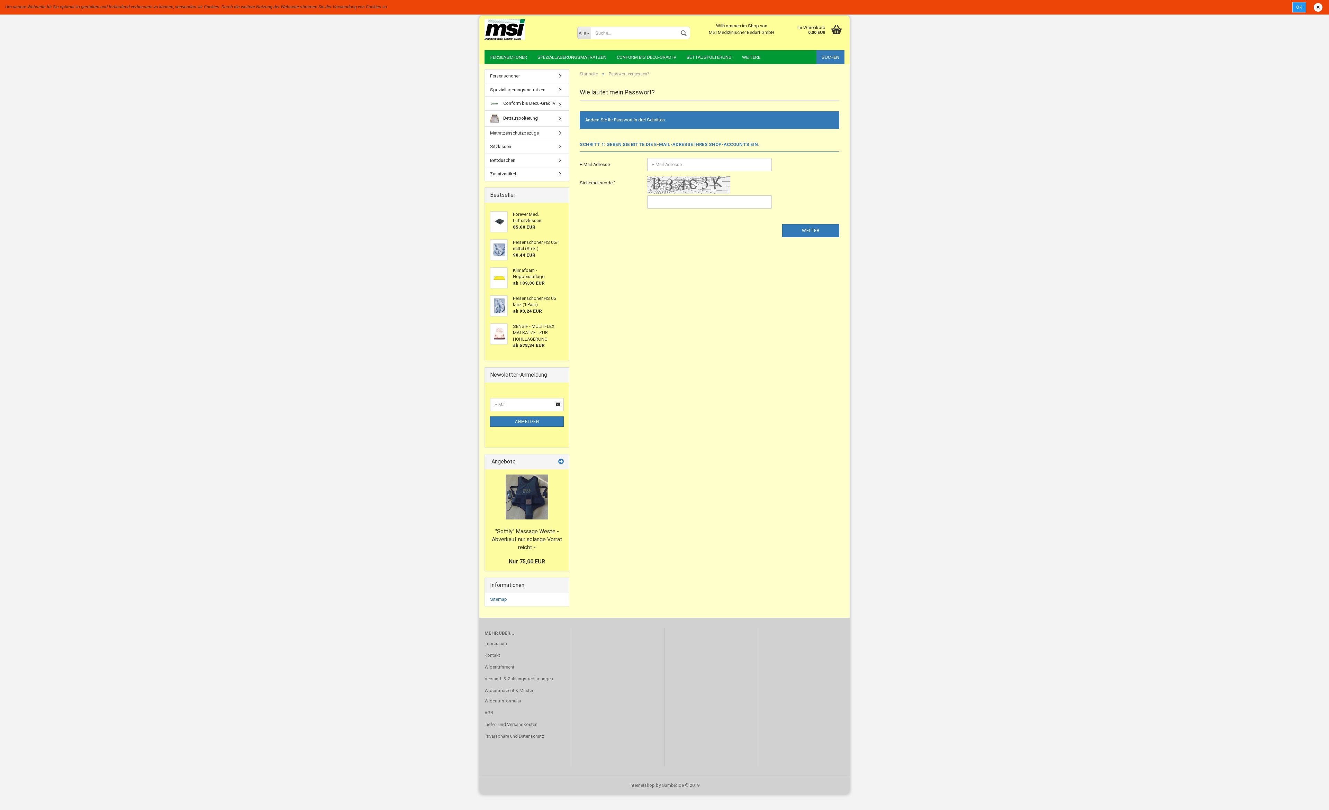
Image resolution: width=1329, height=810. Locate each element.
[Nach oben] (1310, 799)
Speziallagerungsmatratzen (571, 57)
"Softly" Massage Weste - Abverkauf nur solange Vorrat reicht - (527, 539)
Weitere (751, 57)
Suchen (830, 57)
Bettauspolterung (709, 57)
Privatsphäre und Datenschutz (514, 736)
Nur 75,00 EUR (527, 561)
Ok (1299, 7)
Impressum (496, 643)
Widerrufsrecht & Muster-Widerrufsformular (510, 695)
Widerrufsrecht (499, 667)
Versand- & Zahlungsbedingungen (519, 678)
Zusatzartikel (503, 173)
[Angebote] (561, 462)
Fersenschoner (508, 57)
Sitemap (498, 599)
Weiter (811, 230)
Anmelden (527, 421)
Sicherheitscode (597, 182)
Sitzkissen (500, 146)
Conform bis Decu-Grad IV (646, 57)
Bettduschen (502, 160)
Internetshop (642, 785)
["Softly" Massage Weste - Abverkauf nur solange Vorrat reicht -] (527, 497)
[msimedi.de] (526, 29)
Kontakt (492, 655)
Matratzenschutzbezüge (514, 133)
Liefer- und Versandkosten (511, 724)
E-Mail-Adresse (595, 164)
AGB (489, 712)
